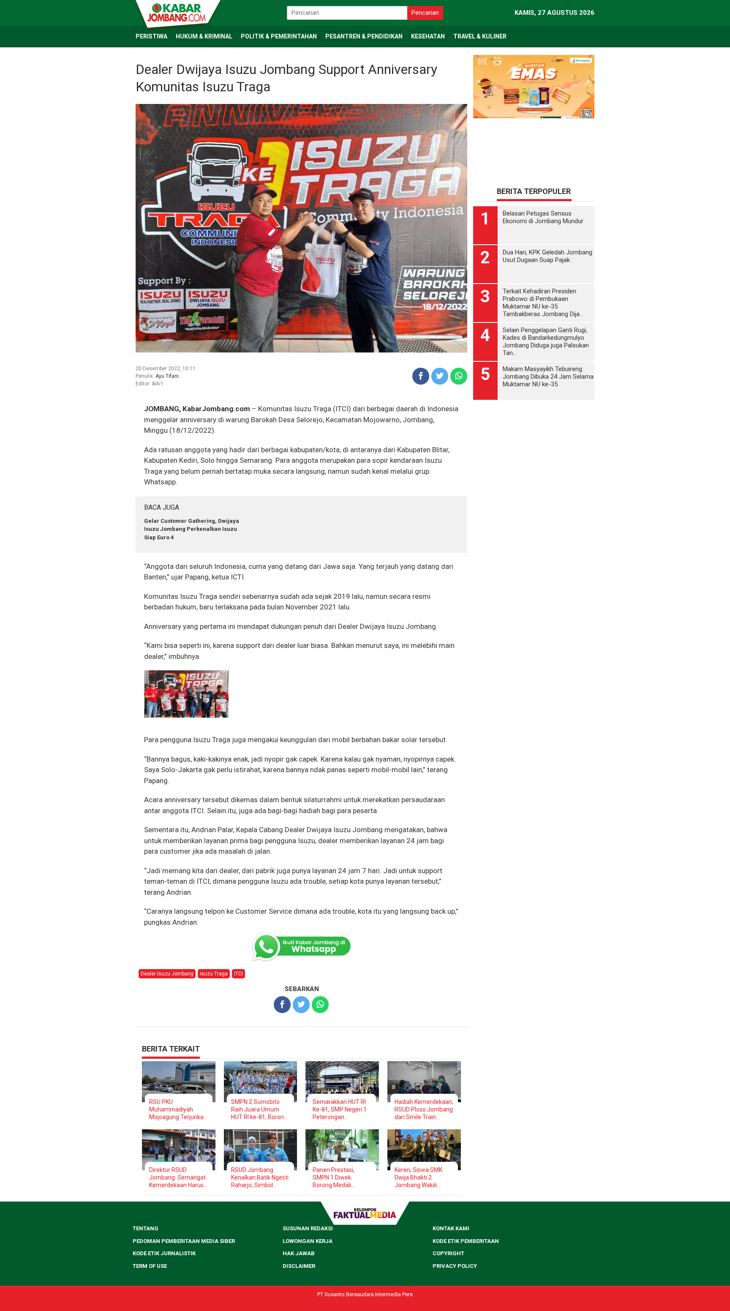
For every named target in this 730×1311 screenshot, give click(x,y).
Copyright (448, 1253)
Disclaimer (299, 1266)
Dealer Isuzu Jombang (167, 974)
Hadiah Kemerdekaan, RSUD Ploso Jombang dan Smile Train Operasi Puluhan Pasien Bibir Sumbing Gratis (424, 1109)
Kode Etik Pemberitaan (466, 1241)
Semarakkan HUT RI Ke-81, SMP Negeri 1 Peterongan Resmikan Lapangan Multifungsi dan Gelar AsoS (341, 1109)
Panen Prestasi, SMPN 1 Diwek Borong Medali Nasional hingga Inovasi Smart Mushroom (334, 1177)
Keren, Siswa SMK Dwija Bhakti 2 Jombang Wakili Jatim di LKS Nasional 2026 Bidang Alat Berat (423, 1177)
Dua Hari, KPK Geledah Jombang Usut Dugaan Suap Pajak (547, 256)
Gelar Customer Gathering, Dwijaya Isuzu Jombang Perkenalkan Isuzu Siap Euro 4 (191, 529)
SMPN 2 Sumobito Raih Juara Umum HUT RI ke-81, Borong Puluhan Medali (259, 1109)
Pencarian (425, 12)
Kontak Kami (451, 1228)
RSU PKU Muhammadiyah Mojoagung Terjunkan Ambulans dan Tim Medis (178, 1109)
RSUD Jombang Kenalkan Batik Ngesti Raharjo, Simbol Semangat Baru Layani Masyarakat (260, 1177)
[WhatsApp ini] (458, 376)
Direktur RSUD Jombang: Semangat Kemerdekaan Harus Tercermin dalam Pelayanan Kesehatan (178, 1177)
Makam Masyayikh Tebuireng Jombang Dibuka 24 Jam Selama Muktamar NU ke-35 (548, 376)
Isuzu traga (214, 974)
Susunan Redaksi (308, 1228)
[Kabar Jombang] (177, 12)
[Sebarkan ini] (420, 376)
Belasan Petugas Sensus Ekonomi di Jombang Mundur (543, 217)
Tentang (145, 1228)
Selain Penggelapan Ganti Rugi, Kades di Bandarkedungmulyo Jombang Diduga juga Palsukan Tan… (546, 341)
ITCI (238, 974)
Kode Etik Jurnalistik (164, 1253)
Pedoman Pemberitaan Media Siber (184, 1241)
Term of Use (150, 1266)
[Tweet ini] (439, 376)
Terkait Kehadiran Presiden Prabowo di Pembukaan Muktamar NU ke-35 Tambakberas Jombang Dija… (543, 302)
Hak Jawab (299, 1253)
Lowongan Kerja (307, 1241)
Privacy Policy (455, 1266)
